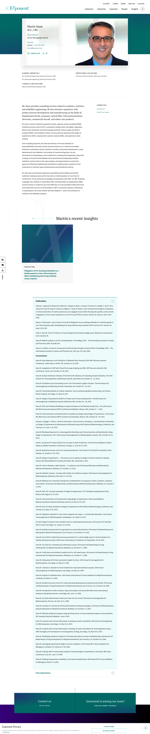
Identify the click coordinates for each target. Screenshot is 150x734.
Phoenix (30, 42)
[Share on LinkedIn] (2, 259)
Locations (141, 4)
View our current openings (105, 706)
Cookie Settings (109, 726)
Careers (123, 4)
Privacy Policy (6, 732)
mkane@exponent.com (34, 48)
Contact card (35, 53)
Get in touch (44, 705)
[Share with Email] (2, 264)
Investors (131, 4)
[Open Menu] (7, 8)
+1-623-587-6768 (38, 45)
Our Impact (106, 4)
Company (115, 4)
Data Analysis (101, 109)
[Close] (146, 728)
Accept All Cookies (109, 730)
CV (46, 53)
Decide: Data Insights (103, 112)
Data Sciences (32, 35)
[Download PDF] (2, 270)
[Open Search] (142, 9)
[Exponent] (19, 8)
